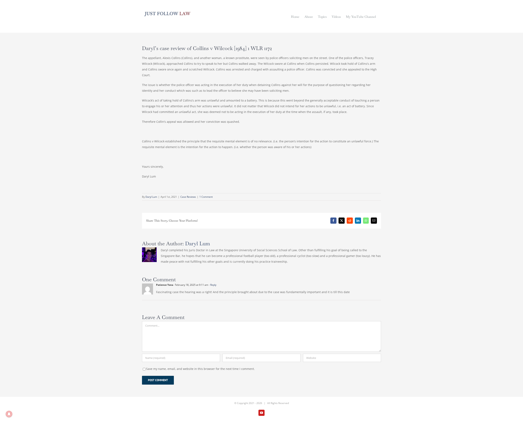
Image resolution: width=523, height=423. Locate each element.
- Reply (212, 285)
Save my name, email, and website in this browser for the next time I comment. (200, 369)
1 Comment (206, 197)
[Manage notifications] (9, 414)
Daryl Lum (151, 197)
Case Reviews (188, 197)
